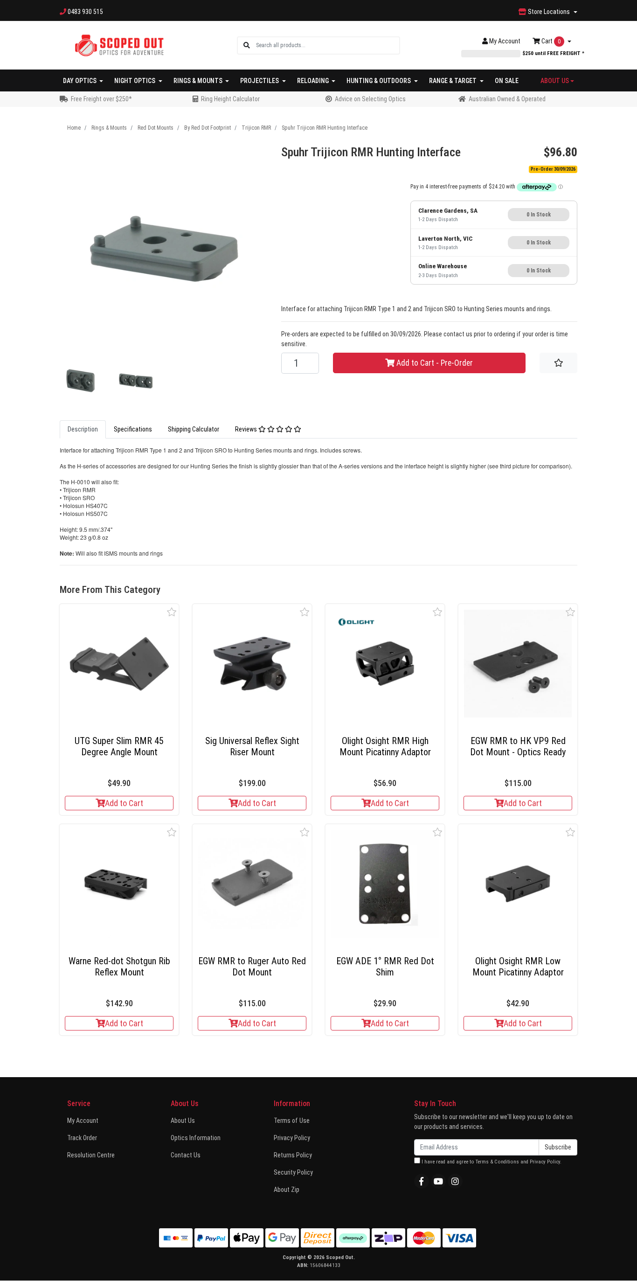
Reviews (246, 429)
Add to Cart (124, 803)
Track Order (82, 1138)
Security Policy (293, 1172)
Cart (550, 41)
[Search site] (246, 45)
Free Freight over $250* (101, 99)
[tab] (83, 429)
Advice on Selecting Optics (370, 99)
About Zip (286, 1189)
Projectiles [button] (260, 80)
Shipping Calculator (193, 429)
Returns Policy (293, 1155)
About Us (183, 1120)
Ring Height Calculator (230, 99)
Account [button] (504, 41)
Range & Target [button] (453, 80)
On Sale (507, 80)
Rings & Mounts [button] (198, 80)
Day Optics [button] (80, 80)
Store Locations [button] (548, 11)
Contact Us (186, 1155)
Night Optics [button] (135, 80)
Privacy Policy (292, 1138)
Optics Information (196, 1138)
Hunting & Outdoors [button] (379, 80)
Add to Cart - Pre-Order (434, 363)
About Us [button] (554, 80)
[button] (172, 611)
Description (83, 429)
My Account (82, 1120)
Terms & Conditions (497, 1162)
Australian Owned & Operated (507, 99)
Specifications (133, 429)
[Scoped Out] (119, 45)
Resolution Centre (91, 1155)
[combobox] (327, 45)
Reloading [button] (313, 80)
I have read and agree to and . (490, 1162)
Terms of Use (292, 1120)
